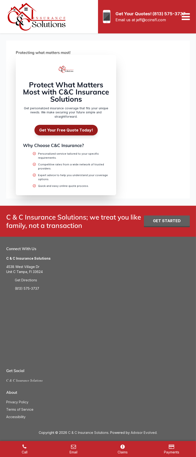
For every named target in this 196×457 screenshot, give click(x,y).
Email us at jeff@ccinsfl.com (140, 19)
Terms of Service (19, 409)
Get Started (167, 220)
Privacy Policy (17, 402)
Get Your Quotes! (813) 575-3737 (150, 13)
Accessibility (16, 417)
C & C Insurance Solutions (24, 380)
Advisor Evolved (144, 433)
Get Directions (26, 280)
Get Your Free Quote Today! (66, 130)
